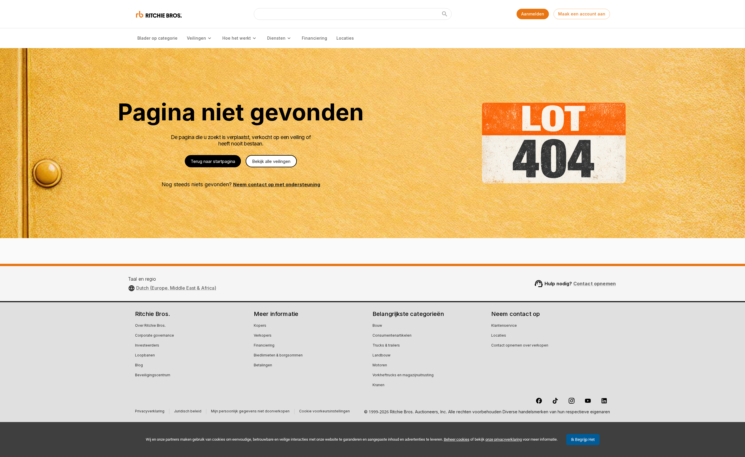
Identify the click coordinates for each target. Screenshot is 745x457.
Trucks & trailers (386, 345)
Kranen (378, 385)
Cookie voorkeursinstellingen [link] (324, 411)
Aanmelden (532, 13)
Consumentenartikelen (391, 335)
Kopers (260, 325)
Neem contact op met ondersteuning (276, 184)
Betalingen (263, 365)
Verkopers (263, 335)
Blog (139, 365)
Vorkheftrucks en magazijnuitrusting (403, 375)
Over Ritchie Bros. (150, 325)
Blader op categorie (157, 38)
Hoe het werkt (236, 38)
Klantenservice (504, 325)
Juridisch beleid (187, 412)
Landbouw (381, 355)
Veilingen (196, 38)
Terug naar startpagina (213, 161)
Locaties (345, 38)
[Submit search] (444, 13)
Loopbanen (145, 355)
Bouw (377, 325)
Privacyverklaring (149, 412)
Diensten (276, 38)
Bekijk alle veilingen (271, 161)
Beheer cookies (456, 439)
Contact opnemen (594, 283)
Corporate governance (154, 335)
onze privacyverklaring (503, 439)
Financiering (314, 38)
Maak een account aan (581, 13)
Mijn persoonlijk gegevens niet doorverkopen (250, 412)
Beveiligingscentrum (152, 375)
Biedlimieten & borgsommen (278, 355)
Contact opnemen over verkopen (519, 345)
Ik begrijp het (583, 439)
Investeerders (147, 345)
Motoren (379, 365)
